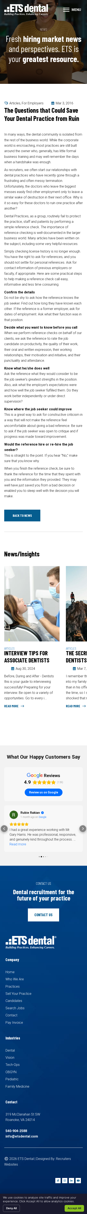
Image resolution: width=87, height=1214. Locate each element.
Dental (10, 1050)
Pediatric (12, 1079)
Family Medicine (17, 1086)
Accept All (74, 1208)
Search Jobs (14, 1008)
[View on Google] (14, 815)
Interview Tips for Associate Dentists (26, 656)
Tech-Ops (12, 1065)
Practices (12, 987)
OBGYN (10, 1072)
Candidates (13, 1001)
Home (10, 972)
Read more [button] (18, 844)
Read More (11, 706)
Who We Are (14, 979)
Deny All (11, 1208)
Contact (11, 1015)
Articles (14, 103)
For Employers (33, 103)
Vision (9, 1058)
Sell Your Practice (18, 994)
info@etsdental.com (21, 1136)
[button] (22, 515)
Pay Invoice (14, 1023)
